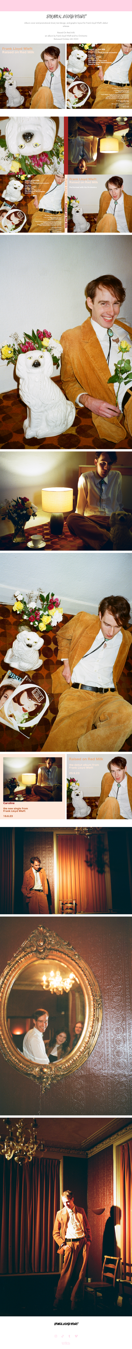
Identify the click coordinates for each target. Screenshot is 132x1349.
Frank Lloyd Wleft (66, 1323)
